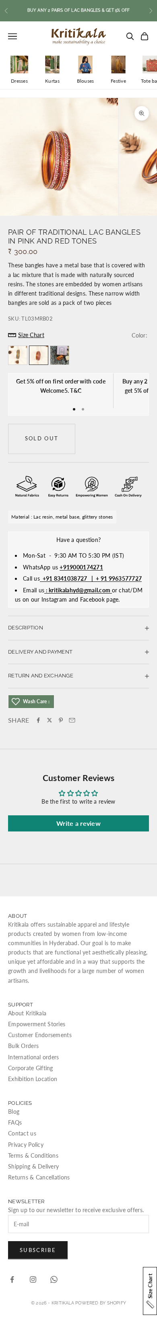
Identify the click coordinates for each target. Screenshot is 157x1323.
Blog (13, 1111)
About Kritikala (27, 1013)
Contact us (22, 1133)
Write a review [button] (78, 823)
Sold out (42, 438)
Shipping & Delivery (33, 1166)
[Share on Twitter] (49, 720)
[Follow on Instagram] (33, 1279)
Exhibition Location (32, 1078)
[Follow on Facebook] (12, 1279)
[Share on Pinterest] (61, 720)
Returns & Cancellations (39, 1177)
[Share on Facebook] (38, 720)
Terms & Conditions (33, 1155)
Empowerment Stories (36, 1024)
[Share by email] (72, 720)
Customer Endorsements (40, 1034)
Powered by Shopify (100, 1303)
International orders (33, 1057)
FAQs (15, 1122)
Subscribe (38, 1250)
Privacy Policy (25, 1144)
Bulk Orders (23, 1045)
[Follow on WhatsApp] (54, 1279)
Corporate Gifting (30, 1068)
